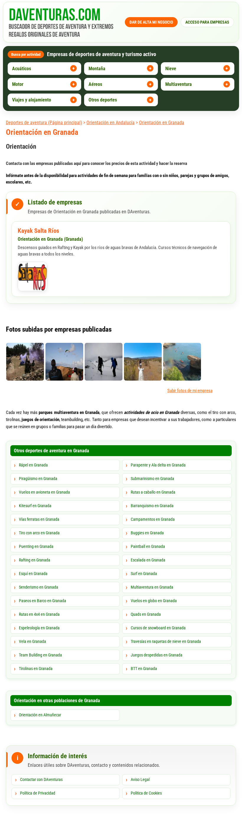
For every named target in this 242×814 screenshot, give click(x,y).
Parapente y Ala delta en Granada (158, 465)
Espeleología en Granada (39, 627)
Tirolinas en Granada (36, 668)
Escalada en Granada (148, 560)
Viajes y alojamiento (31, 100)
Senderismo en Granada (38, 587)
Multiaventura (178, 84)
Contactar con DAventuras (41, 779)
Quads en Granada (146, 614)
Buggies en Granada (147, 532)
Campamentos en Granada (153, 519)
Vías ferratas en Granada (39, 519)
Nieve (170, 68)
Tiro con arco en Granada (39, 532)
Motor (17, 84)
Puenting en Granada (36, 546)
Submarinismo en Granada (152, 478)
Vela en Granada (32, 641)
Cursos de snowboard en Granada (158, 627)
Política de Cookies (146, 793)
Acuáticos (21, 68)
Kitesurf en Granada (35, 505)
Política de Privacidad (37, 793)
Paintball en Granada (148, 546)
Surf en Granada (144, 573)
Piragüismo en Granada (38, 478)
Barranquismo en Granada (152, 505)
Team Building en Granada (40, 655)
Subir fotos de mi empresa (189, 390)
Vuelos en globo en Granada (154, 600)
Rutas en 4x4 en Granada (39, 614)
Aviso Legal (140, 779)
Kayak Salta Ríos (38, 230)
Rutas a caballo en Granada (153, 492)
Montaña (97, 68)
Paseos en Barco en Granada (42, 600)
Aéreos (95, 84)
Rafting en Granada (34, 560)
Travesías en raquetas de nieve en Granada (166, 641)
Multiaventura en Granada (152, 587)
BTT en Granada (144, 668)
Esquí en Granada (33, 573)
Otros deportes (103, 100)
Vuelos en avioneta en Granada (44, 492)
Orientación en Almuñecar (40, 715)
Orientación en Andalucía (110, 122)
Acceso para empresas (207, 22)
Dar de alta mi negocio (151, 22)
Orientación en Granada (161, 122)
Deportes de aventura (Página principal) (44, 122)
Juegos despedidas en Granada (156, 655)
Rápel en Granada (33, 465)
